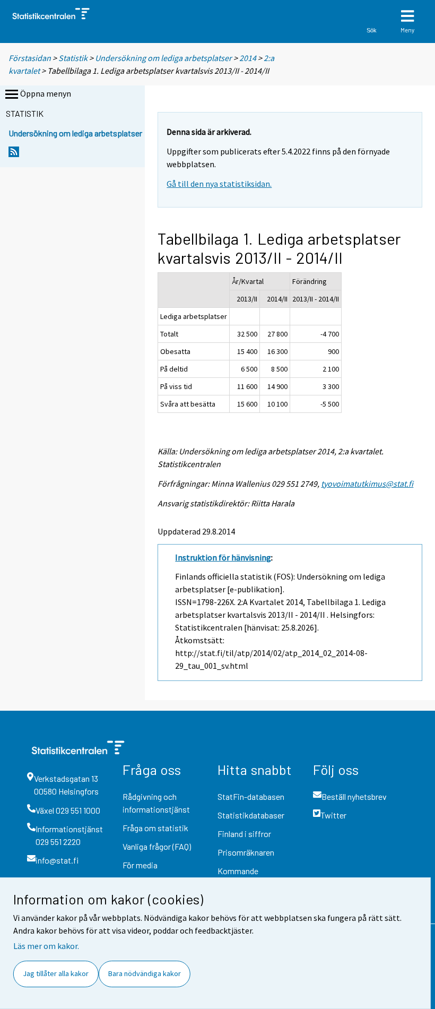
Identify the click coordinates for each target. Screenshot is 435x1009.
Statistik (73, 58)
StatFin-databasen (251, 796)
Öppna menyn (45, 93)
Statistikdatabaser (251, 815)
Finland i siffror (244, 834)
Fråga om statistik (155, 828)
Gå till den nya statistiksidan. (219, 183)
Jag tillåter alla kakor (56, 973)
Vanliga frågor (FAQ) (157, 846)
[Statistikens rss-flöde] (13, 155)
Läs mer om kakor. (46, 946)
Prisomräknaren (246, 852)
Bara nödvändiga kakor (144, 973)
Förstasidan (29, 58)
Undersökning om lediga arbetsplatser (163, 58)
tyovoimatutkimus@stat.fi (367, 483)
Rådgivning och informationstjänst (156, 802)
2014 (247, 58)
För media (140, 865)
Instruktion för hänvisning (223, 557)
